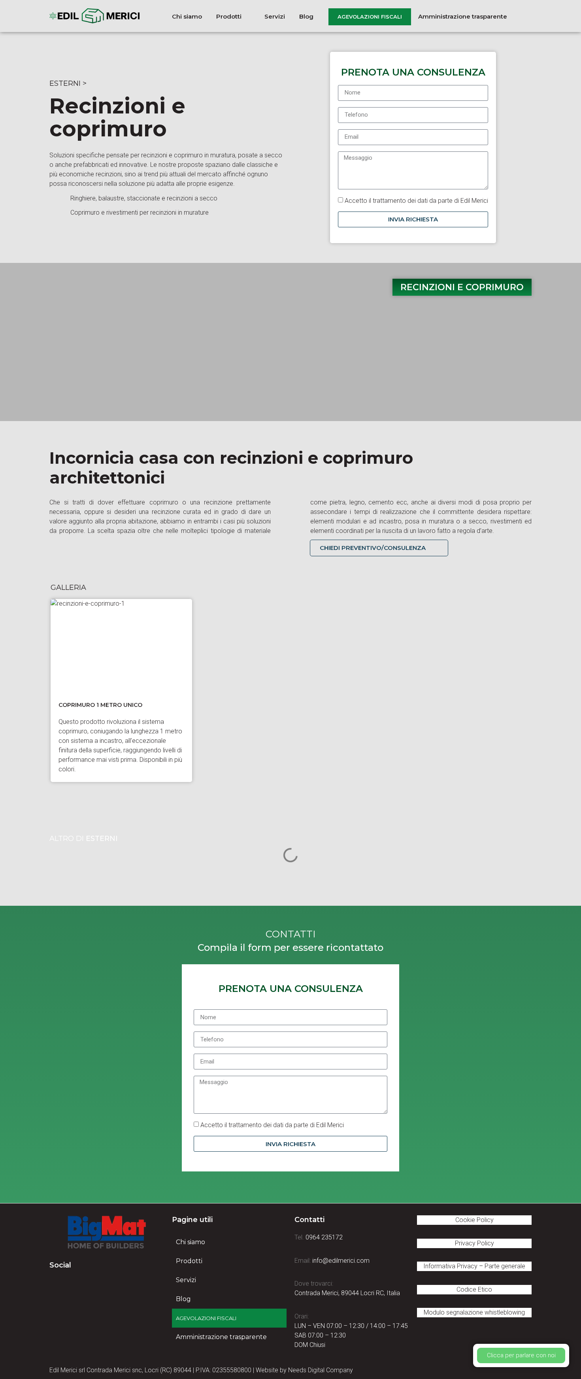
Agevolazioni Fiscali (206, 1318)
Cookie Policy (474, 1220)
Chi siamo (190, 1242)
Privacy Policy (474, 1243)
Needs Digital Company (320, 1370)
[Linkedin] (77, 1284)
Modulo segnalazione (474, 1312)
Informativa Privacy (450, 1266)
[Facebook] (55, 1284)
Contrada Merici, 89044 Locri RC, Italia (347, 1293)
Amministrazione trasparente (221, 1337)
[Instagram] (99, 1284)
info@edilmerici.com (341, 1260)
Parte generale (505, 1266)
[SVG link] (106, 1232)
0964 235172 (324, 1237)
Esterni (65, 83)
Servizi (186, 1280)
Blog (183, 1299)
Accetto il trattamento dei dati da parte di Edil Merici (416, 200)
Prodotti (189, 1261)
